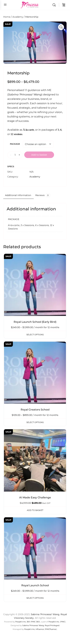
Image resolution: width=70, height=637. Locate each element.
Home (6, 16)
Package (15, 144)
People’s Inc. (54, 622)
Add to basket (39, 154)
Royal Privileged (52, 625)
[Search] (55, 5)
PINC (63, 622)
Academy (17, 16)
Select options (35, 334)
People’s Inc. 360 (22, 622)
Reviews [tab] (42, 195)
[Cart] (64, 5)
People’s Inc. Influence (34, 629)
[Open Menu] (5, 4)
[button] (61, 27)
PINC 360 (35, 622)
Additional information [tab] (18, 195)
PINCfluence (50, 629)
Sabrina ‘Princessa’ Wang (45, 614)
